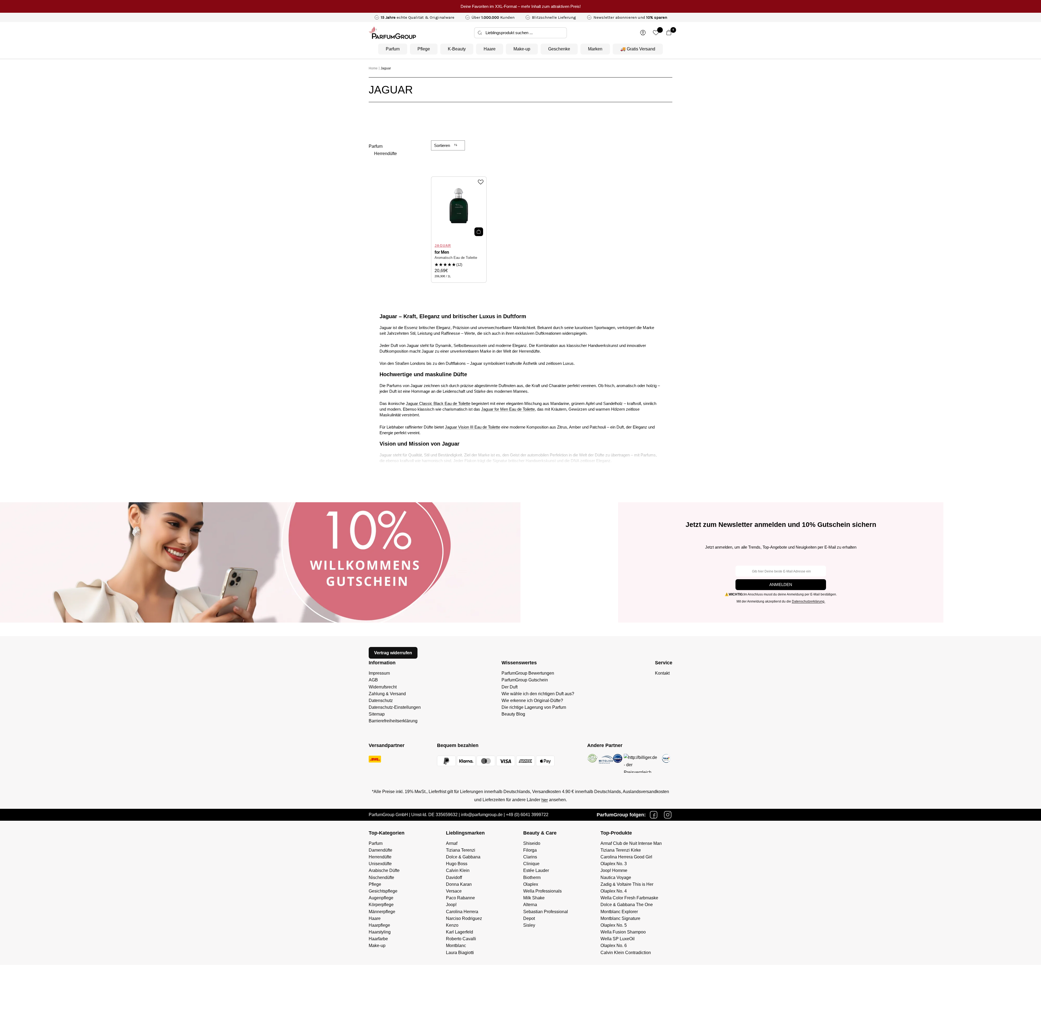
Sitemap (377, 714)
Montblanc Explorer (619, 911)
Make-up (521, 49)
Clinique (531, 863)
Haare (490, 49)
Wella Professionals (542, 891)
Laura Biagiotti (460, 952)
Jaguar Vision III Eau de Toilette (472, 427)
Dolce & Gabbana (463, 857)
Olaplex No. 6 (613, 945)
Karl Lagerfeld (459, 932)
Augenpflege (381, 898)
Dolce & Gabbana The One (626, 904)
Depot (529, 918)
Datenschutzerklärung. (808, 601)
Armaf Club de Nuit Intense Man (631, 843)
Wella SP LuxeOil (617, 938)
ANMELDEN (780, 584)
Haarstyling (380, 932)
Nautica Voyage (615, 877)
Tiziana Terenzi (460, 850)
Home (373, 68)
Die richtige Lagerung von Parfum (534, 707)
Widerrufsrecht (383, 687)
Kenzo (452, 925)
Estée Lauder (536, 870)
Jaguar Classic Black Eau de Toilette (438, 403)
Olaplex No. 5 (613, 925)
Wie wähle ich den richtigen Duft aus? (538, 693)
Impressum (379, 673)
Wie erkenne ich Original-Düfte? (532, 700)
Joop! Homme (613, 870)
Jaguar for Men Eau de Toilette (508, 409)
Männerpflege (382, 911)
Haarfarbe (378, 938)
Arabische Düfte (384, 870)
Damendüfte (380, 850)
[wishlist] (656, 32)
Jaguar (386, 68)
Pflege (423, 49)
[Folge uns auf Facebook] (653, 814)
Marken (595, 49)
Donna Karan (459, 884)
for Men (442, 252)
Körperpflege (381, 904)
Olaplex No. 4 (613, 891)
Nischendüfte (381, 877)
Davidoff (454, 877)
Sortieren (442, 145)
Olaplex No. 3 (613, 863)
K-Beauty (457, 49)
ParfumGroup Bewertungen (528, 673)
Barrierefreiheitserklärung (393, 721)
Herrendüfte (385, 153)
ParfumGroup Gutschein (525, 680)
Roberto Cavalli (461, 938)
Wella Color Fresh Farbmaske (629, 898)
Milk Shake (534, 898)
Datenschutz (381, 700)
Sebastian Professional (545, 911)
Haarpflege (379, 925)
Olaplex (530, 884)
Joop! (451, 904)
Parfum (393, 49)
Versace (454, 891)
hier (544, 799)
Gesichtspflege (383, 891)
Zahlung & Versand (387, 693)
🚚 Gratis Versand (637, 49)
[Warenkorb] (669, 32)
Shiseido (531, 843)
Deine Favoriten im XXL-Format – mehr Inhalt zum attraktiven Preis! (521, 6)
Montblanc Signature (620, 918)
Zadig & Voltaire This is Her (626, 884)
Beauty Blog (513, 714)
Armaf (451, 843)
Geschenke (559, 49)
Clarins (530, 857)
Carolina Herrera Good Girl (626, 857)
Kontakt (662, 673)
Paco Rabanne (460, 898)
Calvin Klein (458, 870)
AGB (373, 680)
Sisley (529, 925)
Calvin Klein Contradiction (625, 952)
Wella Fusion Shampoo (623, 932)
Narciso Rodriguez (464, 918)
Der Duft (510, 687)
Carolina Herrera (462, 911)
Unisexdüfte (380, 863)
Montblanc (456, 945)
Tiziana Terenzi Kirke (620, 850)
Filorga (530, 850)
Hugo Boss (456, 863)
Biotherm (532, 877)
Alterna (530, 904)
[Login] (643, 32)
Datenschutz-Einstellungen (395, 707)
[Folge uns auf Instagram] (667, 814)
